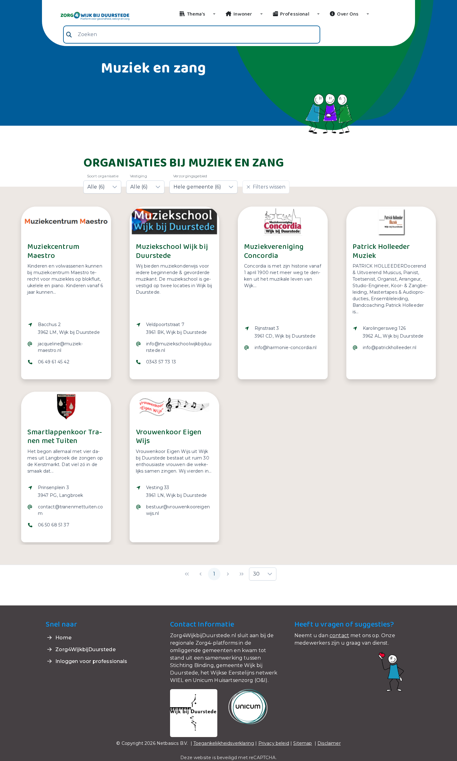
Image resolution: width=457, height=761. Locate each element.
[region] (66, 347)
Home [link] (63, 638)
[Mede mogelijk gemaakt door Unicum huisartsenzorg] (247, 706)
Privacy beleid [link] (273, 743)
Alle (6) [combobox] (96, 187)
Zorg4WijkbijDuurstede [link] (85, 649)
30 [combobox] (256, 574)
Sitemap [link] (302, 743)
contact (339, 635)
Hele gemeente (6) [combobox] (197, 187)
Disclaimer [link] (329, 743)
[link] (87, 15)
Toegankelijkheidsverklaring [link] (223, 743)
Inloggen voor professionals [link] (90, 661)
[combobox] (191, 35)
